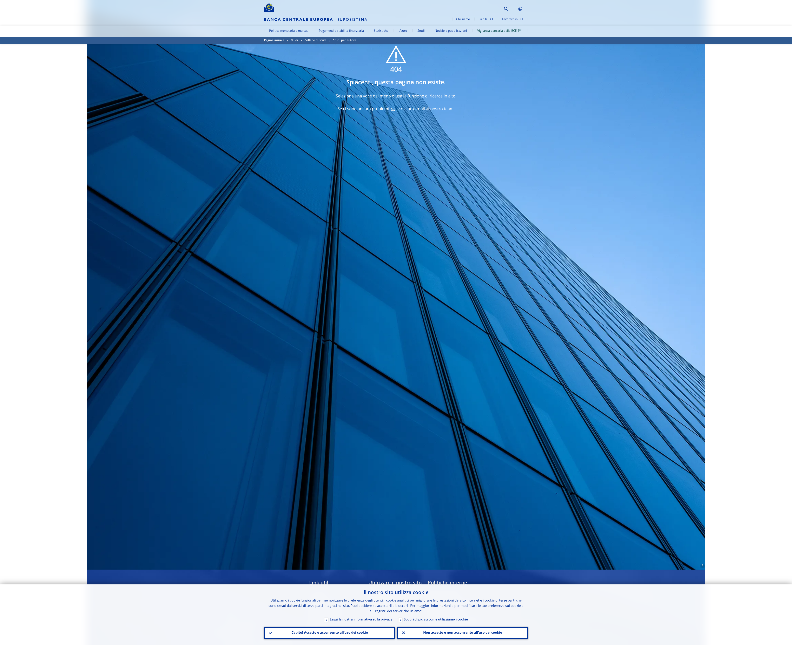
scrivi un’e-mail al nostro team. (426, 109)
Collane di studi (315, 40)
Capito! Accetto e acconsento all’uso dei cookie (329, 632)
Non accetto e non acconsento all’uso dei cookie (462, 632)
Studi (421, 30)
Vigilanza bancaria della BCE (497, 30)
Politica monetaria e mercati (289, 30)
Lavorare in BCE (513, 19)
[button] (513, 8)
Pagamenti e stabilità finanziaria (341, 30)
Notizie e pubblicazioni (451, 30)
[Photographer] (702, 566)
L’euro (403, 30)
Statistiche (381, 30)
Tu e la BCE (486, 19)
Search (506, 8)
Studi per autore (344, 40)
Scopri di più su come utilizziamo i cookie (436, 619)
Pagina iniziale (274, 40)
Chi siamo (463, 19)
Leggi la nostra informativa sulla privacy (361, 619)
